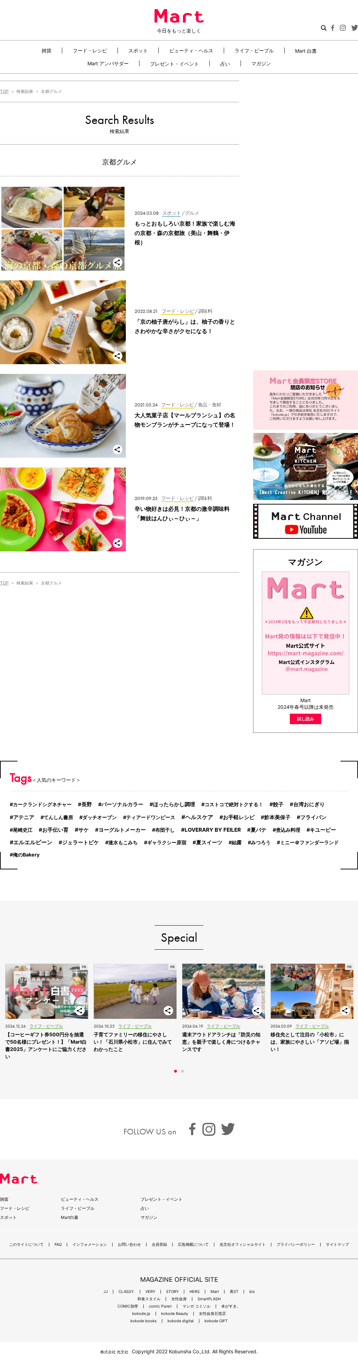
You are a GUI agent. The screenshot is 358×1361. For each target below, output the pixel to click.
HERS (194, 1292)
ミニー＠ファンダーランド (309, 842)
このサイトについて (26, 1244)
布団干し (165, 830)
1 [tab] (175, 1071)
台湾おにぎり (309, 804)
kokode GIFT (216, 1321)
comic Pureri (160, 1306)
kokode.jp (141, 1314)
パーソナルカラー (122, 804)
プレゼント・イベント (174, 63)
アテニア (23, 817)
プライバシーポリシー (296, 1244)
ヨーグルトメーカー (122, 830)
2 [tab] (182, 1071)
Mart (214, 1292)
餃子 (278, 804)
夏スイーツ (209, 842)
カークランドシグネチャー (42, 804)
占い (225, 63)
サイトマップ (337, 1244)
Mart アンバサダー (108, 63)
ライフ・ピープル (254, 50)
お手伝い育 (55, 830)
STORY (172, 1292)
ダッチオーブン (100, 817)
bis (252, 1292)
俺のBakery (26, 855)
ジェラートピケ (80, 842)
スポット (138, 50)
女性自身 (179, 1299)
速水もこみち (123, 842)
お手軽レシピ (239, 817)
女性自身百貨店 (212, 1314)
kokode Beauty (174, 1314)
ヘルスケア (199, 817)
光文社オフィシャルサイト (243, 1244)
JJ (105, 1292)
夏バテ (258, 830)
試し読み (305, 718)
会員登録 (159, 1244)
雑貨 (46, 50)
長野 (86, 804)
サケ (83, 829)
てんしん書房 (58, 817)
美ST (234, 1292)
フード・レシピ (90, 50)
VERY (150, 1292)
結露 (237, 842)
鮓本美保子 (277, 817)
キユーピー (323, 830)
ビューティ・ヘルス (191, 50)
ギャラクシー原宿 (166, 842)
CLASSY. (127, 1292)
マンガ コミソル (196, 1306)
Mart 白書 (306, 50)
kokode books (143, 1321)
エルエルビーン (32, 842)
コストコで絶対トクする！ (234, 804)
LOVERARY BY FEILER (213, 829)
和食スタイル (148, 1299)
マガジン (261, 63)
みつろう (261, 842)
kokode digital (180, 1321)
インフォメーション (89, 1244)
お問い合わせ (129, 1244)
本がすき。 (231, 1306)
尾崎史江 (23, 830)
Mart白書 (69, 1217)
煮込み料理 (288, 830)
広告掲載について (193, 1244)
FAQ (58, 1244)
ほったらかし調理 (174, 804)
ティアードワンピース (150, 817)
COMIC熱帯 (127, 1306)
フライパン (313, 817)
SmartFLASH (209, 1299)
